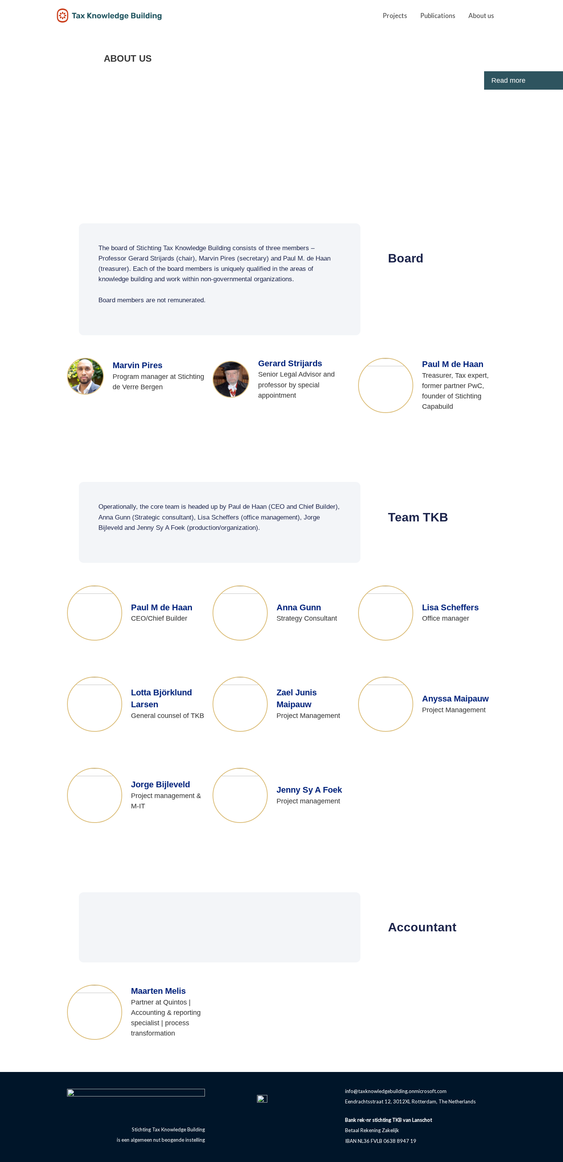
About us (481, 15)
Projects (395, 15)
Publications (437, 15)
